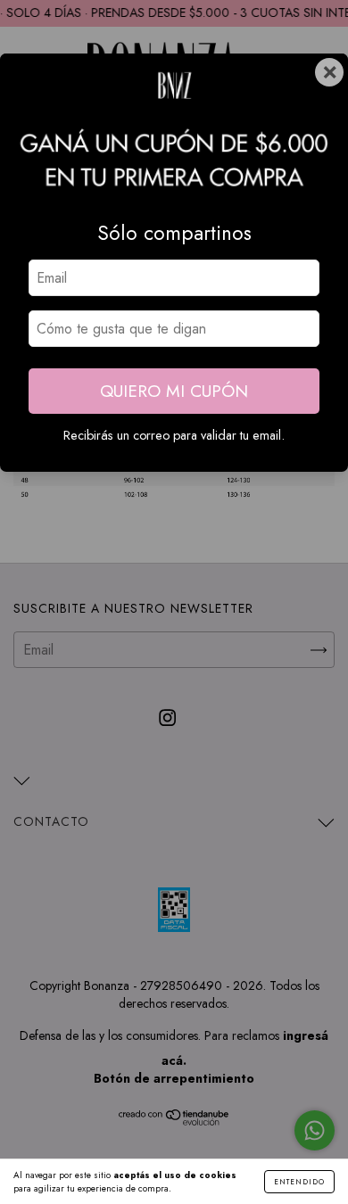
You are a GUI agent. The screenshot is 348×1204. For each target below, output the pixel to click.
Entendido (299, 1181)
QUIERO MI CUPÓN (174, 390)
